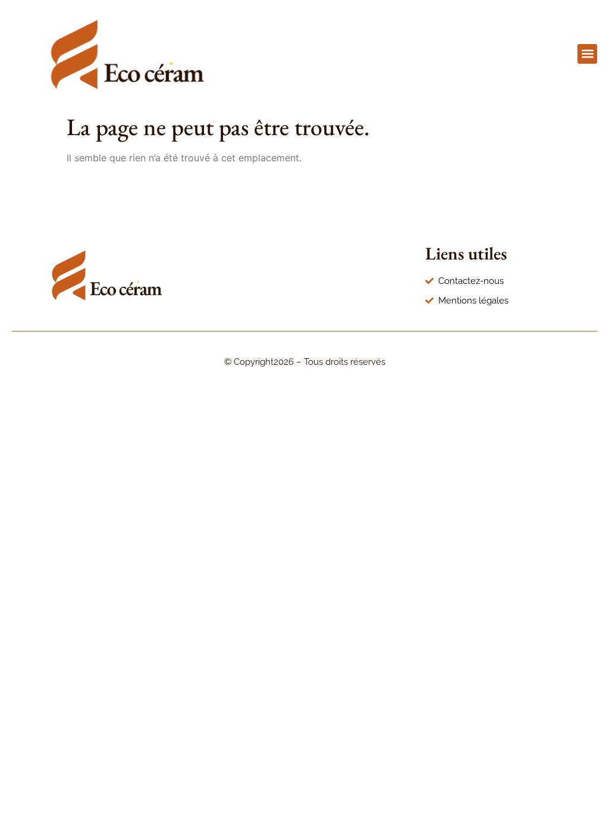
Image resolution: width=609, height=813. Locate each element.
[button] (587, 54)
